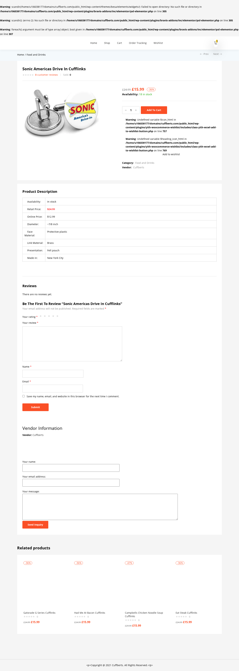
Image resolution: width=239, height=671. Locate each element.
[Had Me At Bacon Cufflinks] (94, 586)
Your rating (30, 316)
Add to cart (154, 110)
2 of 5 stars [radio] (46, 317)
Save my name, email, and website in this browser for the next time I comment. (73, 396)
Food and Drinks (36, 54)
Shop (107, 43)
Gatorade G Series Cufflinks (39, 612)
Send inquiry (35, 524)
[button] (216, 43)
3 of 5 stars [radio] (50, 317)
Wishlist (158, 43)
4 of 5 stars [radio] (54, 317)
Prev (206, 54)
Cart (119, 43)
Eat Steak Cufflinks (186, 612)
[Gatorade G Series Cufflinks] (43, 586)
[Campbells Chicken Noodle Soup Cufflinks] (145, 586)
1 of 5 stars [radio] (41, 317)
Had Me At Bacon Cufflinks (89, 612)
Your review (30, 322)
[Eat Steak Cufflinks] (196, 586)
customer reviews (46, 74)
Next (216, 54)
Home (93, 43)
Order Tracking (138, 43)
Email (26, 381)
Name (26, 366)
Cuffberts (138, 167)
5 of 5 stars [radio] (58, 317)
